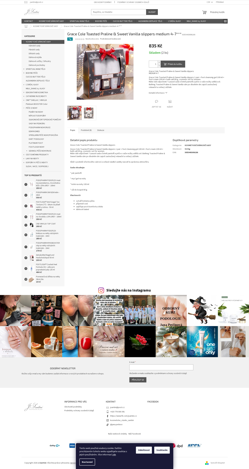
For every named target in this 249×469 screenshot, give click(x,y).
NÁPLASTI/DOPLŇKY (37, 115)
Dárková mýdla (35, 57)
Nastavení (87, 462)
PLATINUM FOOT (36, 143)
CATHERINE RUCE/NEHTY (36, 96)
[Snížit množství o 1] (159, 65)
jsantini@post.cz (117, 407)
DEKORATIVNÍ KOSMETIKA (37, 92)
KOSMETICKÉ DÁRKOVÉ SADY (38, 41)
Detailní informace (157, 93)
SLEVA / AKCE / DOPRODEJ (37, 166)
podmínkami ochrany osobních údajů (171, 373)
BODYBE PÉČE (32, 73)
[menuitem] (29, 21)
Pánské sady (34, 49)
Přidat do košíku (175, 64)
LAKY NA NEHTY (32, 158)
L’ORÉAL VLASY (32, 84)
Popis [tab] (72, 130)
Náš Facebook (134, 433)
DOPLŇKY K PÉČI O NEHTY (37, 162)
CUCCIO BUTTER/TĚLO (35, 76)
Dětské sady (34, 53)
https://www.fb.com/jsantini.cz (123, 416)
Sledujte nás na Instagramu (128, 290)
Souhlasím (162, 450)
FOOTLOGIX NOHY (36, 147)
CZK (208, 2)
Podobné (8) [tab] (86, 130)
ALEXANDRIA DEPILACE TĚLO (38, 80)
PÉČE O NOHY (31, 108)
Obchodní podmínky (103, 2)
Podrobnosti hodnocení (110, 39)
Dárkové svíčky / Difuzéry (40, 61)
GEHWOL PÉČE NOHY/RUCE (40, 150)
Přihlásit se (138, 380)
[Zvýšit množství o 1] (159, 62)
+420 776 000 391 (117, 411)
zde (114, 454)
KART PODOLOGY (36, 139)
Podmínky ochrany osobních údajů (133, 2)
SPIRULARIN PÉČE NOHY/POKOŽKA (43, 135)
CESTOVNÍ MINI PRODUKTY (37, 154)
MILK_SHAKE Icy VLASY (35, 88)
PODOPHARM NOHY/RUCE (39, 127)
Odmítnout (144, 450)
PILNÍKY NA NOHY (36, 112)
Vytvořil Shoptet (218, 463)
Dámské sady (34, 45)
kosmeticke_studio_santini (122, 420)
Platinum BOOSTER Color (37, 104)
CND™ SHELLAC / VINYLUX (36, 100)
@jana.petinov (116, 424)
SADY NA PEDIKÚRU (37, 123)
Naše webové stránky (117, 433)
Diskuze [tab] (100, 130)
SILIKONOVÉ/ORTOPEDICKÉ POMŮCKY (45, 119)
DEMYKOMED (34, 131)
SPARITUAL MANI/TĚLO (35, 69)
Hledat (152, 12)
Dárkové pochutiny (37, 65)
